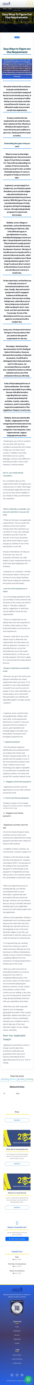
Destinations (17, 1331)
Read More (17, 1120)
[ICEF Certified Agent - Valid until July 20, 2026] (17, 1308)
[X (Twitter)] (12, 1375)
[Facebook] (22, 1375)
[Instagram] (17, 1375)
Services (17, 1335)
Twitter (14, 1079)
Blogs (10, 8)
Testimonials (17, 1339)
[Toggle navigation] (30, 4)
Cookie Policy (17, 1363)
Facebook (5, 1079)
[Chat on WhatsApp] (28, 1379)
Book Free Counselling (18, 1239)
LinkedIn (21, 1079)
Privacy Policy (17, 1355)
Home (4, 8)
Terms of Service (17, 1359)
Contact (17, 1343)
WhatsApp (30, 1079)
